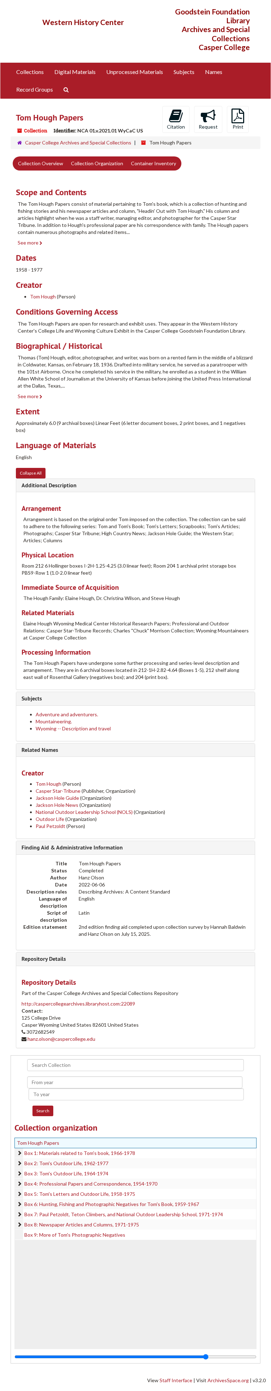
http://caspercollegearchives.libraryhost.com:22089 (78, 1004)
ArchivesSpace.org (228, 1380)
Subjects (184, 71)
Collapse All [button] (31, 473)
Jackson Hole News (57, 805)
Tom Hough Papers (38, 1143)
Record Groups (34, 89)
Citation (176, 127)
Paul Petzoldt (50, 826)
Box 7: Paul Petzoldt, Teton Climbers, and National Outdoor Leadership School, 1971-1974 (123, 1214)
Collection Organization (97, 163)
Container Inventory (153, 163)
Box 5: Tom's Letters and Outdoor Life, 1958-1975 (79, 1194)
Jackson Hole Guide (57, 798)
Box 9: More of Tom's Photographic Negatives (74, 1235)
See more (29, 243)
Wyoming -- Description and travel (73, 728)
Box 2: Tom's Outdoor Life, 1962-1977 (66, 1163)
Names (213, 71)
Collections (30, 71)
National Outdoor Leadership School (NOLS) (84, 812)
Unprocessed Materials (134, 71)
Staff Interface (175, 1380)
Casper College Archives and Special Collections (78, 143)
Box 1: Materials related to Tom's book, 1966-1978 (79, 1153)
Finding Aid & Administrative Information (72, 847)
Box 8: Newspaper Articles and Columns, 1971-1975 (81, 1225)
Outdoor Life (50, 819)
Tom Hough (43, 296)
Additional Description (49, 485)
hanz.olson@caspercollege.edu (61, 1039)
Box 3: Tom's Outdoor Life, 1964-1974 (66, 1173)
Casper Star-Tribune (58, 791)
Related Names (40, 750)
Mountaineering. (54, 721)
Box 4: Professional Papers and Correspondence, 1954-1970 (90, 1184)
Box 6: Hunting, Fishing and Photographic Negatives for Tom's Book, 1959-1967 (111, 1204)
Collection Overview (40, 163)
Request (208, 127)
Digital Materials (75, 71)
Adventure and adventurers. (67, 714)
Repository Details (44, 959)
